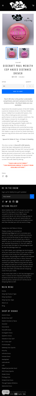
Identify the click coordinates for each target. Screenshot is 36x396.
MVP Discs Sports (8, 371)
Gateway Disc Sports (8, 347)
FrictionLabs (6, 344)
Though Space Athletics (10, 383)
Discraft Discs (6, 330)
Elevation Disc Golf (8, 339)
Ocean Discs (6, 374)
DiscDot (4, 324)
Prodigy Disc (6, 377)
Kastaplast (5, 359)
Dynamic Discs (7, 336)
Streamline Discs (7, 380)
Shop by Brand (7, 297)
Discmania (5, 327)
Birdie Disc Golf (7, 318)
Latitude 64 (6, 362)
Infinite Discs (6, 353)
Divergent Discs (7, 333)
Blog (3, 306)
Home (4, 291)
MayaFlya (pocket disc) (9, 368)
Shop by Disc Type (8, 300)
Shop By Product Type (9, 294)
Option (4, 82)
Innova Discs (6, 356)
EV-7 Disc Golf (6, 341)
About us (5, 303)
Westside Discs (7, 386)
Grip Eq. (4, 350)
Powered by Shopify (21, 392)
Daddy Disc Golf (10, 392)
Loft (3, 365)
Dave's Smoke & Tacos (9, 321)
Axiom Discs (6, 315)
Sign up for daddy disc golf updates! (14, 192)
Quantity (28, 82)
